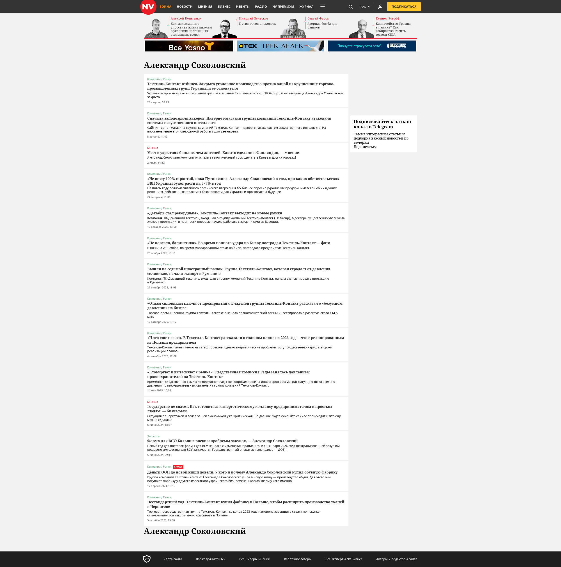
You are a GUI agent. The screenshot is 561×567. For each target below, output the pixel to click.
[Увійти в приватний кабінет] (380, 6)
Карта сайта (173, 559)
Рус (363, 7)
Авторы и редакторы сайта (396, 559)
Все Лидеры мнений (254, 559)
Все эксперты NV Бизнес (343, 559)
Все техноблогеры (297, 559)
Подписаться (404, 6)
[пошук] (351, 6)
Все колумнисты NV (210, 559)
